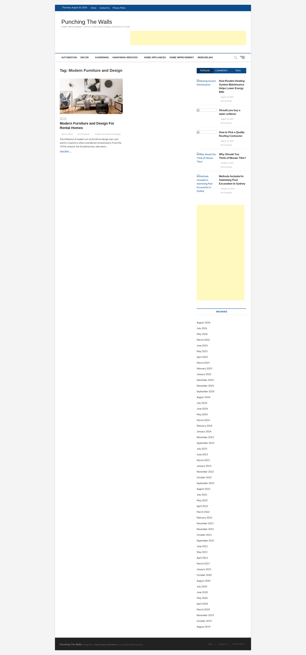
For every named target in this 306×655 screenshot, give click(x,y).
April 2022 (202, 506)
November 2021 (205, 529)
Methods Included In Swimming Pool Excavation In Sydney (232, 180)
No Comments (83, 134)
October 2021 (204, 534)
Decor (84, 57)
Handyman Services (125, 57)
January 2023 (204, 465)
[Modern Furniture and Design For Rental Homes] (91, 96)
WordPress (112, 644)
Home (93, 8)
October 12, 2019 (227, 189)
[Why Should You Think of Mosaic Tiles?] (207, 154)
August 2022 (203, 488)
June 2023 (202, 454)
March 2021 (203, 563)
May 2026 (202, 334)
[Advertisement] (188, 38)
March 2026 (203, 339)
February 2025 (204, 368)
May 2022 (202, 500)
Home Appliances (155, 57)
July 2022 (202, 494)
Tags (238, 70)
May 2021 (202, 552)
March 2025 (203, 362)
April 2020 (202, 603)
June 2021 (202, 546)
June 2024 (202, 408)
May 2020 (202, 597)
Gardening (102, 57)
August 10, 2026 (226, 97)
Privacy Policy (119, 8)
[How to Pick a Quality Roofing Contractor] (207, 132)
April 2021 (202, 557)
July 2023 (202, 448)
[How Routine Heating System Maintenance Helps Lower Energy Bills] (207, 80)
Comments (221, 70)
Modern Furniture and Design (108, 134)
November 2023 (205, 437)
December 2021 (205, 523)
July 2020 (202, 586)
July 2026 (202, 328)
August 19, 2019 (226, 141)
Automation (69, 57)
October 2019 (204, 620)
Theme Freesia (100, 644)
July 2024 (202, 402)
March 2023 (203, 460)
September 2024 (205, 391)
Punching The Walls (86, 22)
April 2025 (202, 356)
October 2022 (204, 477)
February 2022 (204, 517)
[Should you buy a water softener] (207, 110)
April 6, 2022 (67, 134)
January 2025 (204, 374)
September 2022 (205, 483)
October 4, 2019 (226, 163)
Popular (205, 70)
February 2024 (204, 425)
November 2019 (205, 615)
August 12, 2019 (226, 119)
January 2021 (204, 569)
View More (68, 151)
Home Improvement (182, 57)
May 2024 (202, 414)
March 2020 (203, 609)
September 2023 (205, 442)
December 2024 (205, 379)
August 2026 (203, 322)
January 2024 (204, 431)
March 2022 (203, 511)
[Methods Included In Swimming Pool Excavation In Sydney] (207, 176)
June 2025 (202, 345)
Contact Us (104, 8)
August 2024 (203, 397)
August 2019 (203, 626)
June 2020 (202, 592)
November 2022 (205, 471)
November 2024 (205, 385)
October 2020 (204, 575)
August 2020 (203, 580)
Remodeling (205, 57)
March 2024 (203, 420)
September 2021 (205, 540)
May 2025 (202, 351)
